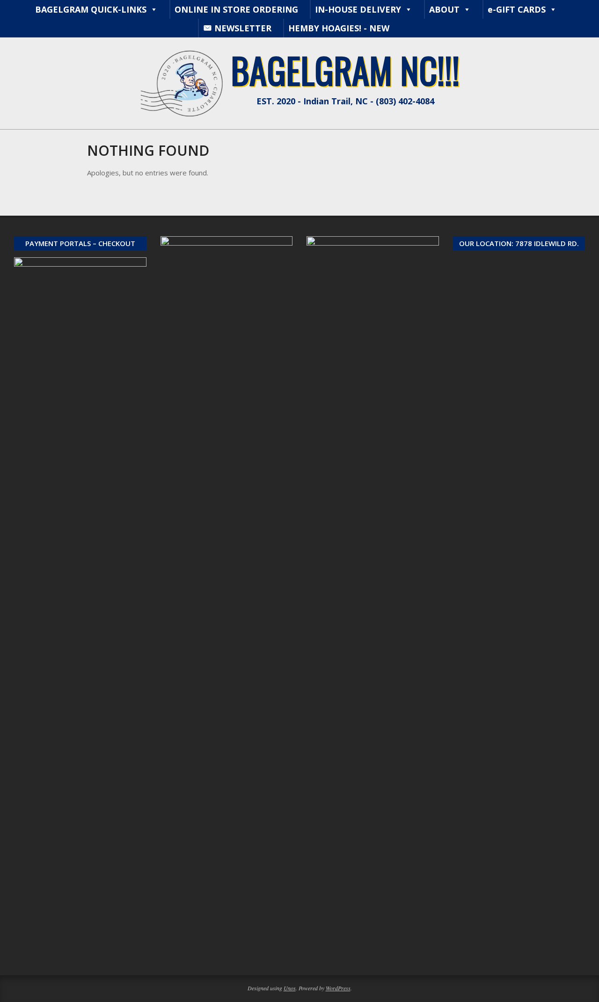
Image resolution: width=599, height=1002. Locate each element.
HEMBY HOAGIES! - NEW (338, 28)
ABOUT (444, 9)
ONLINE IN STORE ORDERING (236, 9)
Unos (290, 988)
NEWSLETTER (242, 28)
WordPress (338, 988)
